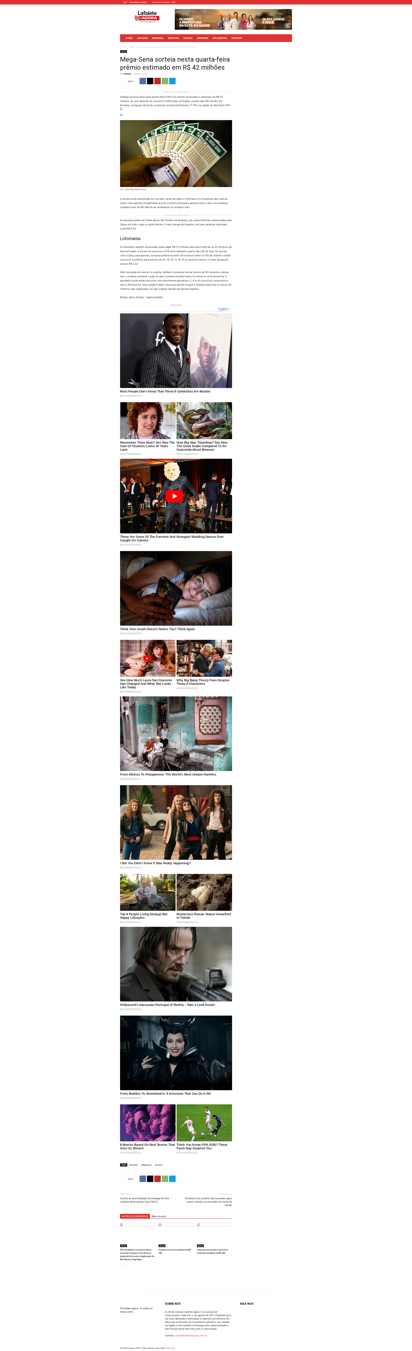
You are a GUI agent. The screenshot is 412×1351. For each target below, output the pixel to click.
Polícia (188, 38)
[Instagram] (284, 2)
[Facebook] (278, 2)
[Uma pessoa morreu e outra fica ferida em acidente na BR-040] (214, 1235)
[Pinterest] (157, 81)
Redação (127, 74)
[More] (180, 81)
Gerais (123, 47)
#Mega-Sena (146, 1165)
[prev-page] (122, 1266)
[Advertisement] (266, 70)
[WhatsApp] (165, 81)
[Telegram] (172, 81)
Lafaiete (142, 38)
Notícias (173, 38)
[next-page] (127, 1266)
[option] (233, 19)
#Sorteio (158, 1165)
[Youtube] (289, 2)
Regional (158, 38)
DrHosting (170, 1348)
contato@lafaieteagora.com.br (191, 1335)
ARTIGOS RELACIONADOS (135, 1216)
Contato (236, 38)
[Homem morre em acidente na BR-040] (176, 1235)
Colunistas (220, 38)
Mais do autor (159, 1216)
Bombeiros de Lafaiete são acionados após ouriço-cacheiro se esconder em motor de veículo (208, 1202)
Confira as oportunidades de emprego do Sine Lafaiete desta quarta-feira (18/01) (144, 1200)
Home (129, 38)
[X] (150, 81)
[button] (288, 38)
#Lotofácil (133, 1165)
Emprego (202, 38)
